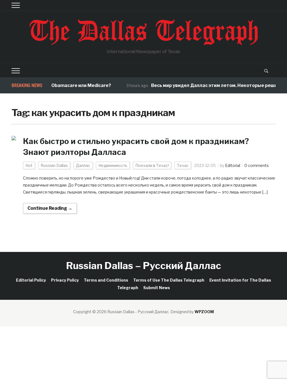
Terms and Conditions (106, 280)
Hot (29, 165)
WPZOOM (204, 311)
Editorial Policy (31, 280)
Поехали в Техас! (152, 165)
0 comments (256, 165)
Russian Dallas (54, 165)
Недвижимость (112, 165)
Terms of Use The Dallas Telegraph (168, 280)
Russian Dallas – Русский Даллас (143, 265)
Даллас (83, 165)
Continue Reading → (49, 208)
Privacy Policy (65, 280)
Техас (183, 165)
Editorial (232, 165)
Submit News (156, 287)
